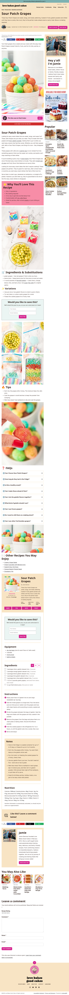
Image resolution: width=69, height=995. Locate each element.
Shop (54, 7)
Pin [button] (17, 608)
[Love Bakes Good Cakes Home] (14, 6)
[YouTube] (33, 987)
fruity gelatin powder (15, 141)
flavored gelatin (21, 280)
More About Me (24, 862)
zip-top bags (11, 650)
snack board (25, 158)
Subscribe (61, 7)
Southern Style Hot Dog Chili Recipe (28, 889)
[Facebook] (35, 987)
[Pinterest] (38, 987)
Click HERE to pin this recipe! (22, 123)
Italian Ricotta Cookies (60, 171)
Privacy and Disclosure (50, 993)
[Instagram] (30, 987)
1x (32, 665)
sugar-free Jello (29, 283)
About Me (59, 4)
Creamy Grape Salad (10, 562)
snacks (26, 200)
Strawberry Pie (8, 571)
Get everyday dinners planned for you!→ (34, 1)
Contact (65, 4)
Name (4, 935)
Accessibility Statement (39, 993)
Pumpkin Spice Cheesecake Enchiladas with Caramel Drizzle (50, 148)
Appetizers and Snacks (17, 9)
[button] (33, 27)
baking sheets (11, 657)
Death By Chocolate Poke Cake (60, 145)
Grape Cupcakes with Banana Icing (14, 565)
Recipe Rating (6, 911)
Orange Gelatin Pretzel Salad (13, 569)
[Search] (65, 7)
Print (36, 608)
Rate (26, 608)
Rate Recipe (63, 27)
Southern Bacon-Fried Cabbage (50, 171)
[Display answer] (42, 473)
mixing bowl (10, 655)
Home (3, 9)
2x (36, 665)
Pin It (40, 118)
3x (39, 665)
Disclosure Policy (5, 36)
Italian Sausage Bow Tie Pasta (61, 192)
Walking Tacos (5, 888)
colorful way (23, 151)
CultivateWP (64, 993)
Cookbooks (48, 7)
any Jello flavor (22, 198)
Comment (5, 917)
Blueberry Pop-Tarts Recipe (39, 888)
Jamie (9, 26)
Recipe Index (40, 7)
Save (8, 608)
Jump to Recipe (53, 27)
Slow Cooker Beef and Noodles (50, 192)
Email (4, 942)
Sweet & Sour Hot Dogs (11, 567)
